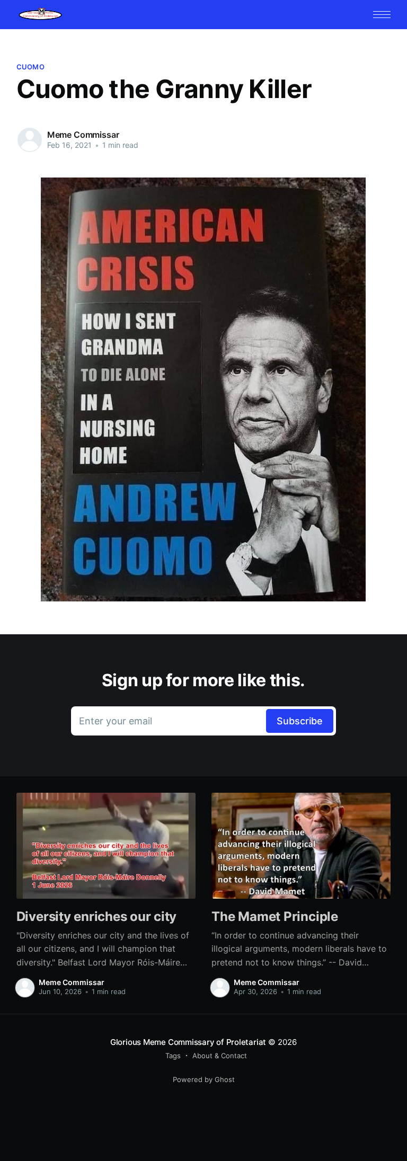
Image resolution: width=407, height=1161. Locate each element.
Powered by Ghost (204, 1079)
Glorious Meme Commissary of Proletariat (188, 1042)
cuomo (30, 67)
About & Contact (219, 1055)
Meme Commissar (83, 134)
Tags (173, 1055)
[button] (382, 14)
